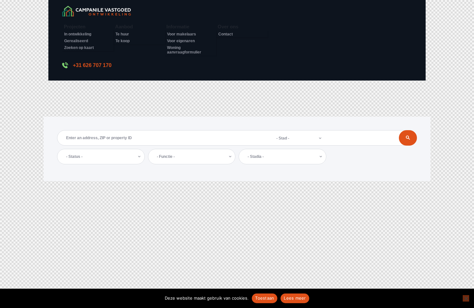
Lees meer (295, 298)
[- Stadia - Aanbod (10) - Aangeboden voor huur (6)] (282, 156)
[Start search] (408, 138)
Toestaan (264, 298)
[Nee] (466, 298)
